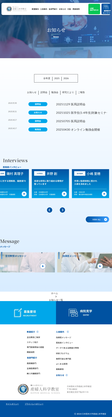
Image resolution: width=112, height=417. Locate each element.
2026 (66, 78)
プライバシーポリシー (34, 404)
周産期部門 (31, 363)
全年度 (46, 78)
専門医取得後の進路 (35, 347)
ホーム (54, 293)
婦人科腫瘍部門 (33, 373)
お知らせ (62, 9)
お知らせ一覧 (56, 299)
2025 (57, 78)
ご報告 (81, 92)
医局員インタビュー (64, 342)
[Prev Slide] (49, 210)
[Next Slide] (62, 210)
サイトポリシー (12, 404)
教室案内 (35, 9)
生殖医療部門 (32, 368)
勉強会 (54, 92)
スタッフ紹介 (32, 342)
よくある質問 (61, 363)
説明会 (43, 92)
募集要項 (60, 369)
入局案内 (43, 9)
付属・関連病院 (73, 9)
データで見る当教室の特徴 (67, 347)
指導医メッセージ (63, 337)
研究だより (68, 92)
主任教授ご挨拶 (33, 337)
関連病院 (30, 352)
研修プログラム (62, 353)
